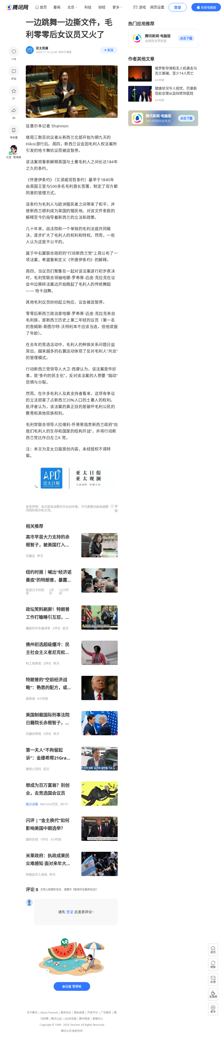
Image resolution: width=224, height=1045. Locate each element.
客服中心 (98, 1019)
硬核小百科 (33, 768)
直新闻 (30, 698)
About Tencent (49, 1012)
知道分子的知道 (35, 591)
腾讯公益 (56, 1019)
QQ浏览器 (70, 1019)
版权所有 (77, 1031)
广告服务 (106, 1012)
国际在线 (32, 839)
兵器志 (30, 555)
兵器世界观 (33, 733)
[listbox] (72, 700)
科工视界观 (33, 663)
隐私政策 (79, 1012)
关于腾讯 (32, 1012)
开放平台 (92, 1012)
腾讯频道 (84, 1019)
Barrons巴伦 (49, 804)
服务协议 (66, 1012)
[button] (186, 38)
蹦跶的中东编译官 (38, 628)
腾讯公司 (66, 1031)
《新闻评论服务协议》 (85, 889)
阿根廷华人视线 (36, 874)
